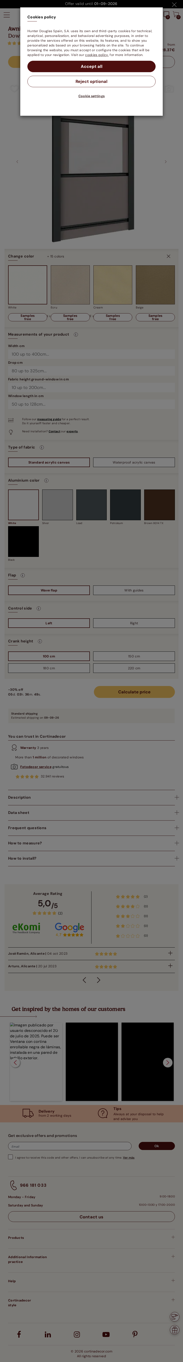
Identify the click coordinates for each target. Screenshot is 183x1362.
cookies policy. (97, 55)
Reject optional (91, 81)
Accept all (91, 66)
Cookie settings (91, 96)
